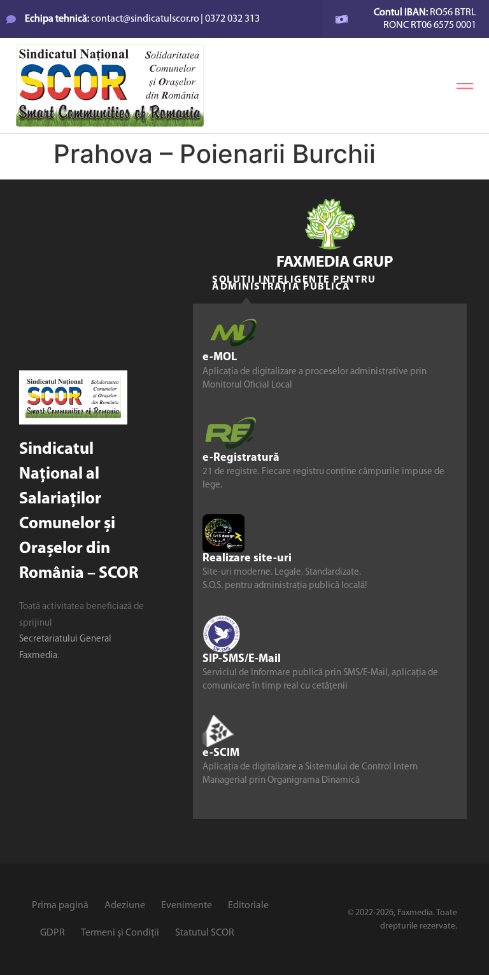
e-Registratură (241, 458)
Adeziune (124, 906)
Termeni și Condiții (120, 933)
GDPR (52, 933)
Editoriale (248, 906)
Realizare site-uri (247, 559)
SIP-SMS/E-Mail (241, 659)
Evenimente (186, 906)
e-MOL (219, 357)
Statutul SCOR (204, 933)
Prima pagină (60, 906)
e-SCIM (220, 753)
